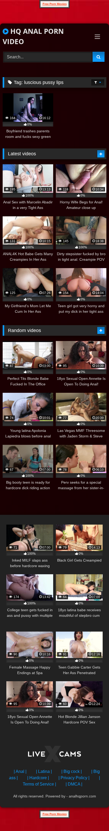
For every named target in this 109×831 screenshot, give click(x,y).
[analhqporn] (54, 755)
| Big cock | (71, 771)
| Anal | (20, 771)
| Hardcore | (38, 778)
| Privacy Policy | (73, 778)
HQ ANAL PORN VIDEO (33, 36)
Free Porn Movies (55, 4)
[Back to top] (92, 815)
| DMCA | (74, 784)
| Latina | (44, 771)
